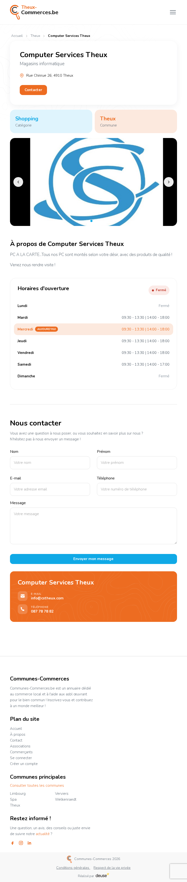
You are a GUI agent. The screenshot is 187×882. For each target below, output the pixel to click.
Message (18, 503)
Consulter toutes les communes (37, 785)
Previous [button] (18, 182)
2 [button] (95, 221)
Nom (14, 451)
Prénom (103, 451)
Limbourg (18, 793)
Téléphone (106, 478)
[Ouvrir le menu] (173, 12)
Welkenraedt (65, 799)
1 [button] (91, 221)
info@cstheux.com (47, 598)
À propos (17, 734)
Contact (16, 740)
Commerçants (21, 752)
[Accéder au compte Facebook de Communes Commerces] (12, 842)
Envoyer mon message (93, 558)
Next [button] (169, 182)
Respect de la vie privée (112, 867)
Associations (20, 746)
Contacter (33, 89)
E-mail (15, 478)
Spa (13, 799)
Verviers (61, 793)
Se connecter (21, 757)
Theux (35, 36)
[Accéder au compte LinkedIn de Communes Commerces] (29, 842)
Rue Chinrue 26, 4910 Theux (49, 76)
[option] (93, 182)
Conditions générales (73, 867)
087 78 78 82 (42, 611)
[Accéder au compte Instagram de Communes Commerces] (21, 842)
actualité (43, 833)
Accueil (17, 36)
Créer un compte (24, 763)
